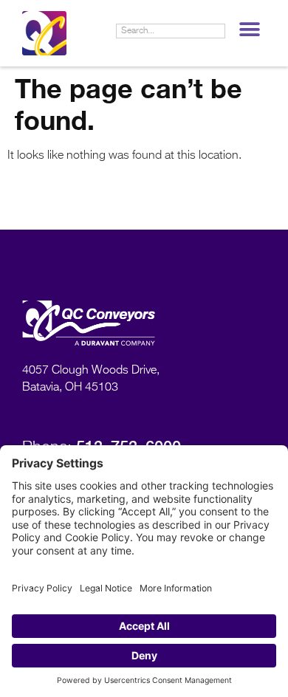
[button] (249, 29)
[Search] (217, 31)
